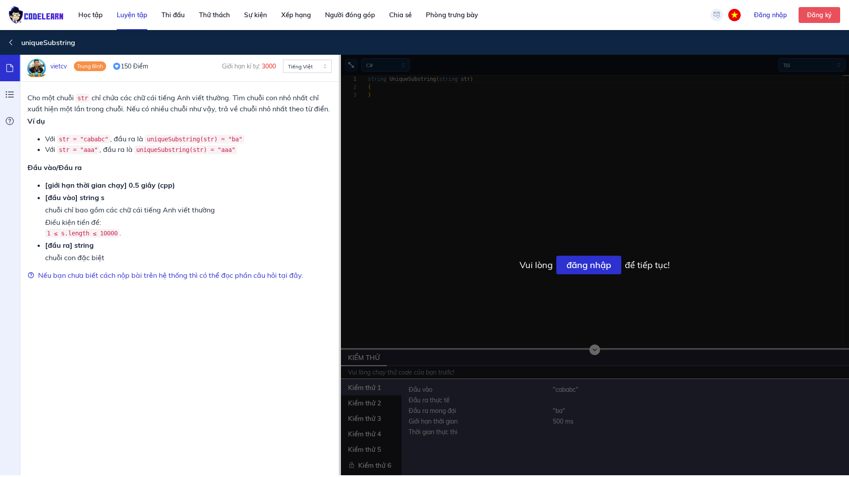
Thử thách (214, 15)
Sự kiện (255, 15)
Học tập (90, 15)
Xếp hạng (296, 15)
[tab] (10, 68)
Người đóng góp (350, 15)
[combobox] (307, 66)
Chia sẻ (400, 15)
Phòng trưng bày (452, 15)
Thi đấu (173, 15)
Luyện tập (132, 15)
